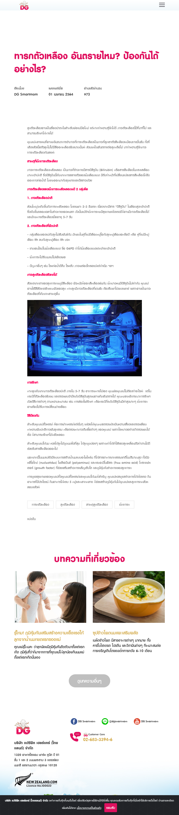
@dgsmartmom (117, 721)
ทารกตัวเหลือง (40, 504)
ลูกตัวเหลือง (67, 504)
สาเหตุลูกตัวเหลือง (97, 504)
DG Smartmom (86, 721)
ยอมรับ (110, 807)
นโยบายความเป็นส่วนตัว (89, 808)
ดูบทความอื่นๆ (89, 681)
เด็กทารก (124, 504)
